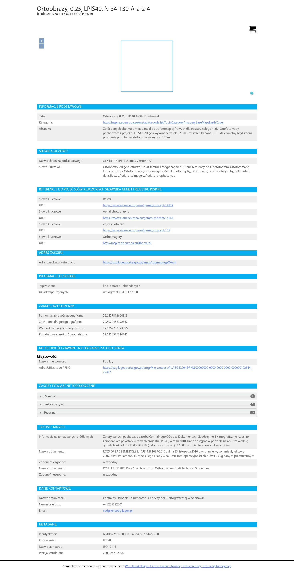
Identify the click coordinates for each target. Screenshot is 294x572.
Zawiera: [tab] (148, 396)
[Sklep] (252, 29)
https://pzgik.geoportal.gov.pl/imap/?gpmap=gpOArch (139, 262)
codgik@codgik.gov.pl (118, 510)
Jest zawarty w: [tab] (148, 404)
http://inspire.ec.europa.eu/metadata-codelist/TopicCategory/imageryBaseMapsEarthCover (163, 122)
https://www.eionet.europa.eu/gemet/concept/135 (136, 230)
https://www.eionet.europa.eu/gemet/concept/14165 (138, 218)
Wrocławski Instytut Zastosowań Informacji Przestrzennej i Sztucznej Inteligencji (178, 566)
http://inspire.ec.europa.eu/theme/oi (127, 243)
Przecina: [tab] (149, 412)
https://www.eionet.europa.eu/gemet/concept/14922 (138, 205)
